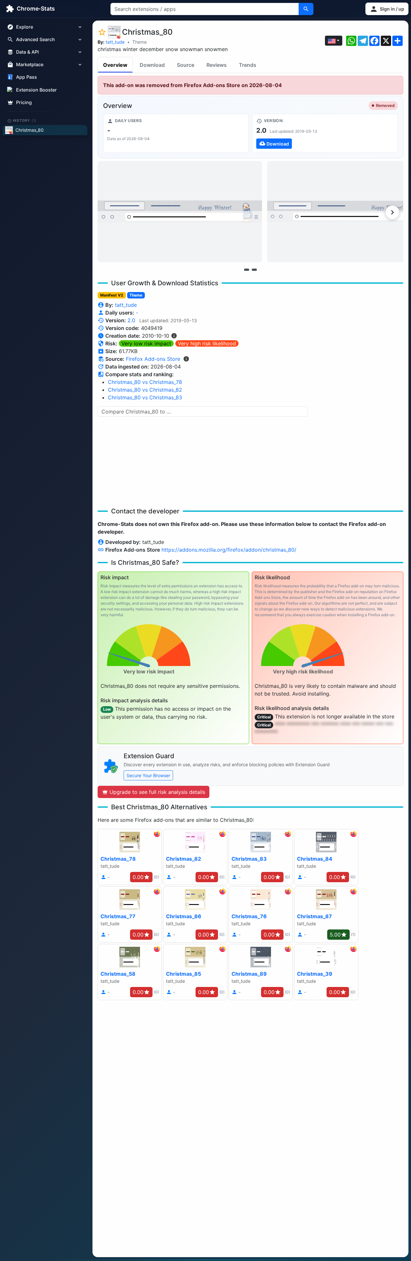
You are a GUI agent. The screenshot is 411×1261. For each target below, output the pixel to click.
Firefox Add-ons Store (153, 359)
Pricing (24, 102)
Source (185, 65)
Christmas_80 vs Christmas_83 (145, 397)
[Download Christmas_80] (325, 133)
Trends (247, 65)
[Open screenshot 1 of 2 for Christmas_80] (180, 211)
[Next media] (392, 212)
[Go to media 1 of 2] (246, 269)
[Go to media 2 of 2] (254, 269)
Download (152, 65)
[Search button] (306, 9)
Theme (139, 42)
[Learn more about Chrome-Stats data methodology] (186, 359)
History (25, 120)
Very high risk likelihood (207, 343)
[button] (386, 9)
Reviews (216, 65)
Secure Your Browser (148, 775)
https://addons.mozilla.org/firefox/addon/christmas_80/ (229, 549)
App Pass (26, 77)
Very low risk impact (146, 343)
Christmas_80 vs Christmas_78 (145, 382)
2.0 (131, 320)
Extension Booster (36, 90)
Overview (115, 65)
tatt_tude (115, 42)
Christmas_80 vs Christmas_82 (145, 389)
